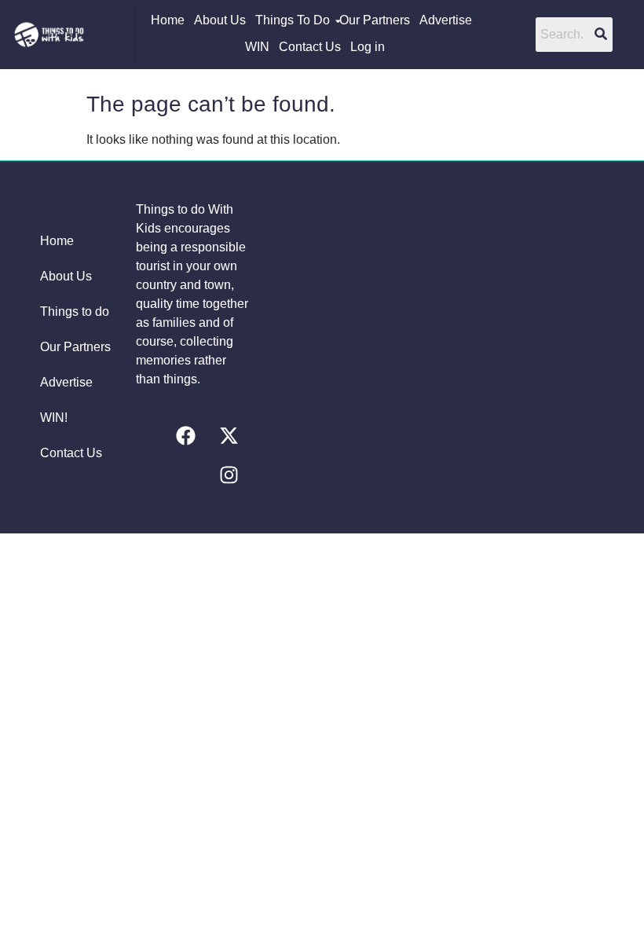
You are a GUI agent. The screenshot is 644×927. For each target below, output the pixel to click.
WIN (257, 46)
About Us (220, 20)
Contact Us (310, 46)
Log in (367, 46)
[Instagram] (228, 474)
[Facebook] (185, 435)
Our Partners (374, 20)
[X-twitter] (228, 435)
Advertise (445, 20)
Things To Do (292, 20)
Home (168, 20)
